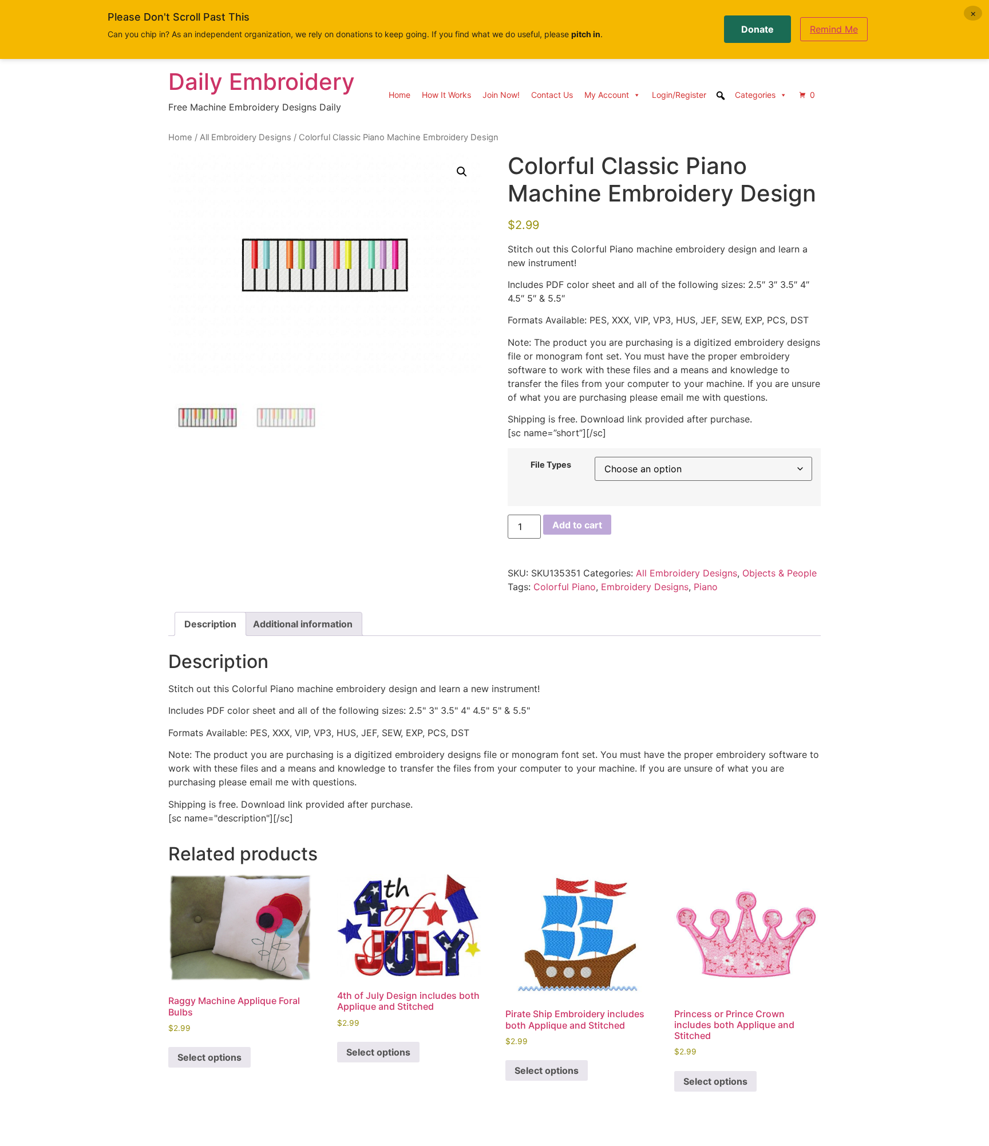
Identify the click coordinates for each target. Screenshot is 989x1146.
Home (399, 95)
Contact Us (552, 95)
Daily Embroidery (261, 82)
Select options (209, 1057)
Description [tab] (210, 624)
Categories (755, 95)
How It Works (446, 95)
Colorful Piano (564, 586)
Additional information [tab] (303, 624)
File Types (551, 465)
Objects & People (779, 573)
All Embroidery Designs (245, 137)
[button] (462, 171)
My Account (606, 95)
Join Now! (501, 95)
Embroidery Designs (645, 586)
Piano (706, 586)
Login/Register (679, 95)
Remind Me (834, 29)
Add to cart (577, 525)
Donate (757, 29)
